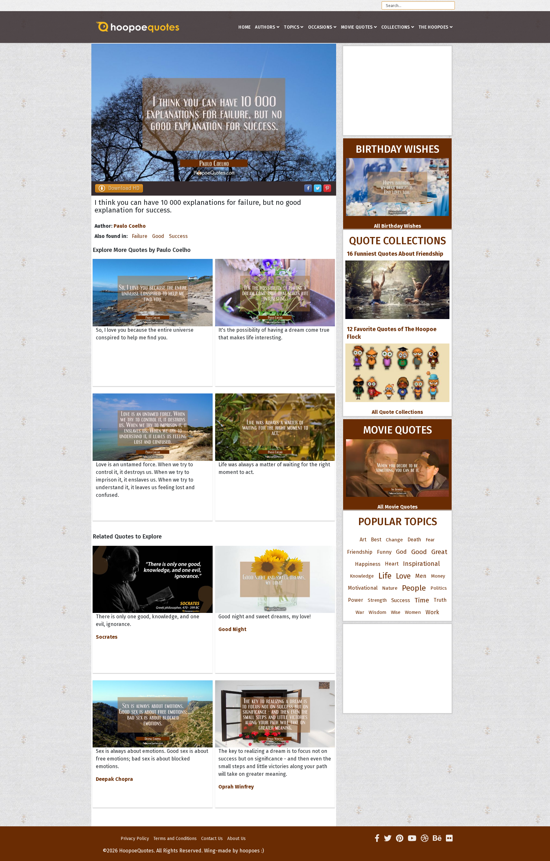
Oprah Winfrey (236, 787)
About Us (236, 838)
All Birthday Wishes (397, 226)
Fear (430, 540)
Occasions (320, 27)
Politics (438, 588)
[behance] (437, 838)
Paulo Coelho (130, 226)
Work (432, 612)
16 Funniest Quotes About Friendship (395, 253)
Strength (377, 600)
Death (414, 540)
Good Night (232, 629)
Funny (384, 552)
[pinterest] (399, 838)
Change (394, 540)
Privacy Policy (135, 838)
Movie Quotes (357, 27)
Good (158, 236)
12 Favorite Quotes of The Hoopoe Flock (391, 333)
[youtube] (412, 838)
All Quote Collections (397, 412)
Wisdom (377, 612)
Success (178, 236)
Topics (291, 27)
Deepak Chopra (114, 779)
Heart (391, 564)
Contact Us (212, 838)
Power (355, 600)
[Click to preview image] (213, 112)
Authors (265, 27)
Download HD (123, 188)
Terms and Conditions (175, 838)
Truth (440, 600)
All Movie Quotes (397, 507)
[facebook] (377, 838)
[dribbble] (424, 838)
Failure (139, 236)
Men (421, 576)
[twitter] (387, 838)
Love (403, 576)
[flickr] (449, 838)
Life (384, 576)
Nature (390, 588)
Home (244, 27)
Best (376, 540)
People (414, 588)
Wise (395, 612)
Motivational (362, 588)
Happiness (367, 564)
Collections (395, 27)
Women (413, 612)
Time (421, 600)
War (360, 612)
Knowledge (362, 576)
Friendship (359, 552)
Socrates (106, 637)
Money (438, 576)
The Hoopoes (433, 27)
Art (363, 540)
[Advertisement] (397, 90)
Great (439, 552)
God (401, 551)
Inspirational (421, 563)
